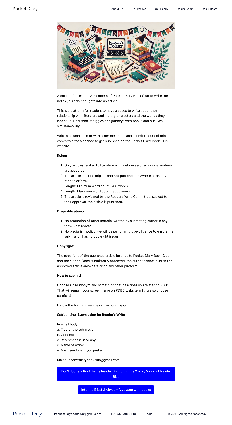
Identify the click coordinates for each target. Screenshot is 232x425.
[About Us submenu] (124, 9)
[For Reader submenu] (147, 9)
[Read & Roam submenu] (218, 9)
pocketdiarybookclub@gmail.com (94, 360)
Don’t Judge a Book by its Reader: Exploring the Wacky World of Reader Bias (116, 373)
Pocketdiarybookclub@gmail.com (77, 414)
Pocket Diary (25, 8)
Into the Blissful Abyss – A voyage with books (116, 389)
